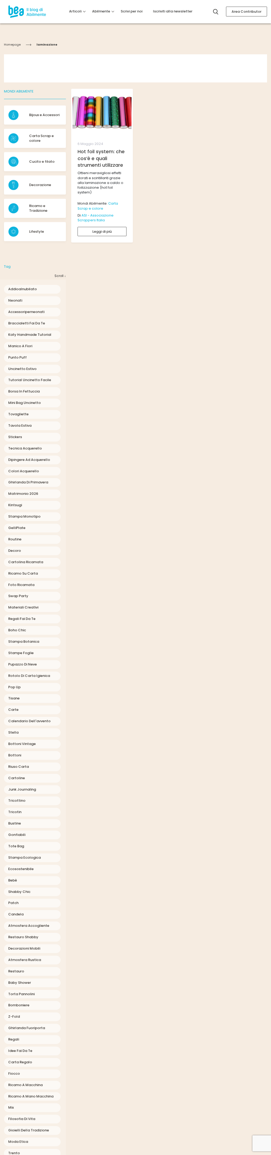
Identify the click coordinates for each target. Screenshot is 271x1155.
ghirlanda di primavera (28, 482)
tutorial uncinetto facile (29, 379)
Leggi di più (102, 231)
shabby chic (19, 891)
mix (11, 1107)
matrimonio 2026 (23, 493)
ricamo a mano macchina (30, 1096)
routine (14, 539)
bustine (14, 823)
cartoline (16, 778)
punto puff (17, 357)
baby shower (19, 982)
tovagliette (18, 414)
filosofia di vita (21, 1118)
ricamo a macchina (25, 1084)
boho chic (17, 630)
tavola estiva (19, 425)
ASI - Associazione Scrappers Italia (96, 218)
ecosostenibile (21, 868)
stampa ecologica (24, 857)
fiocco (14, 1073)
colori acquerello (23, 471)
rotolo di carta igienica (29, 675)
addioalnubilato (22, 289)
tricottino (16, 800)
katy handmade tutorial (29, 334)
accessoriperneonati (26, 311)
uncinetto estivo (22, 368)
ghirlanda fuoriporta (26, 1027)
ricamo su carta (23, 573)
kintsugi (15, 505)
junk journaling (22, 789)
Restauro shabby (23, 937)
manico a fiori (20, 346)
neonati (15, 300)
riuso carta (18, 766)
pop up (14, 687)
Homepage (12, 44)
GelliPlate (16, 527)
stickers (15, 436)
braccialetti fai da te (26, 323)
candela (16, 914)
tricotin (14, 811)
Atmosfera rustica (24, 959)
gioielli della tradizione (28, 1130)
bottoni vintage (22, 743)
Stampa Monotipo (24, 516)
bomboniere (18, 1005)
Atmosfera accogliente (28, 925)
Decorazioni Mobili (24, 948)
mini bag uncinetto (24, 402)
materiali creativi (23, 607)
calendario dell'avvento (29, 721)
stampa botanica (23, 641)
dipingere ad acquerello (29, 459)
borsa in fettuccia (24, 391)
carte (13, 709)
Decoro (14, 550)
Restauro (16, 971)
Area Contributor (246, 11)
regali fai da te (21, 618)
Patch (13, 902)
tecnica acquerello (25, 448)
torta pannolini (21, 994)
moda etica (18, 1141)
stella (13, 732)
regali (13, 1039)
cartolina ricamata (25, 562)
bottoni (14, 755)
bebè (12, 880)
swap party (18, 595)
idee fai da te (20, 1050)
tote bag (16, 846)
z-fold (14, 1016)
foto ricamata (21, 584)
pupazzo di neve (22, 664)
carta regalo (20, 1062)
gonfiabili (16, 834)
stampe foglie (21, 652)
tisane (14, 698)
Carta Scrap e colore (98, 206)
